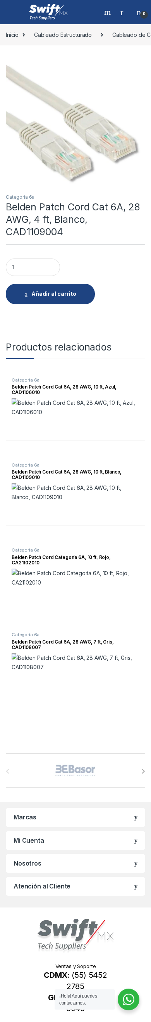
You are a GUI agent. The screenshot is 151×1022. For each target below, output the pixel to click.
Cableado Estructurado (63, 34)
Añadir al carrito (53, 293)
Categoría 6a (20, 197)
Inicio (12, 34)
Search (108, 12)
